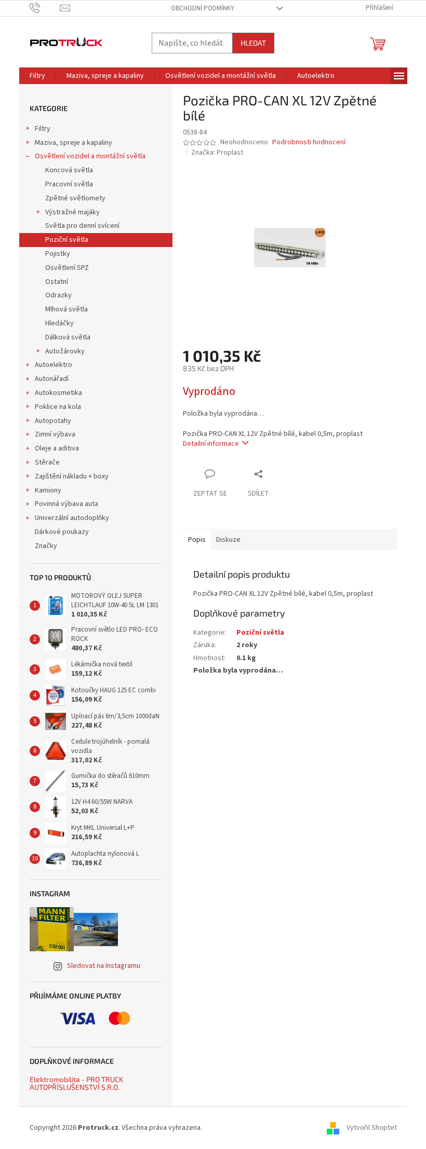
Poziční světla (66, 240)
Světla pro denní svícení (82, 226)
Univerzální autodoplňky (72, 518)
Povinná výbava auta (66, 504)
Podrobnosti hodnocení (308, 142)
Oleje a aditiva (57, 448)
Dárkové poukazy (62, 532)
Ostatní (56, 282)
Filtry (42, 129)
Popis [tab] (197, 540)
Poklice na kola (58, 407)
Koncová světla (69, 170)
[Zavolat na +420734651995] (45, 7)
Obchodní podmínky (202, 8)
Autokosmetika (58, 393)
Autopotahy (53, 421)
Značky (46, 546)
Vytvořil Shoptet (372, 1128)
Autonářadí (52, 379)
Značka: (217, 152)
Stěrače (47, 462)
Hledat (253, 42)
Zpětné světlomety (75, 198)
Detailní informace (211, 444)
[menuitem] (37, 75)
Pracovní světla (69, 184)
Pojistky (57, 254)
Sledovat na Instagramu (103, 966)
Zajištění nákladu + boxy (72, 476)
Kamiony (48, 490)
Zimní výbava (55, 434)
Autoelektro (53, 365)
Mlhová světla (66, 309)
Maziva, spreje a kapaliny (73, 143)
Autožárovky (65, 351)
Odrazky (58, 295)
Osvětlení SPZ (67, 268)
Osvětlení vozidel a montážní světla (90, 156)
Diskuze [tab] (228, 540)
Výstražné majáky (72, 212)
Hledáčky (59, 323)
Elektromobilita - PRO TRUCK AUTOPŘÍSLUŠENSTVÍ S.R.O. (76, 1083)
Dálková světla (67, 337)
